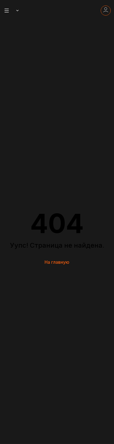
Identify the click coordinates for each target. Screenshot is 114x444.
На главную (57, 262)
